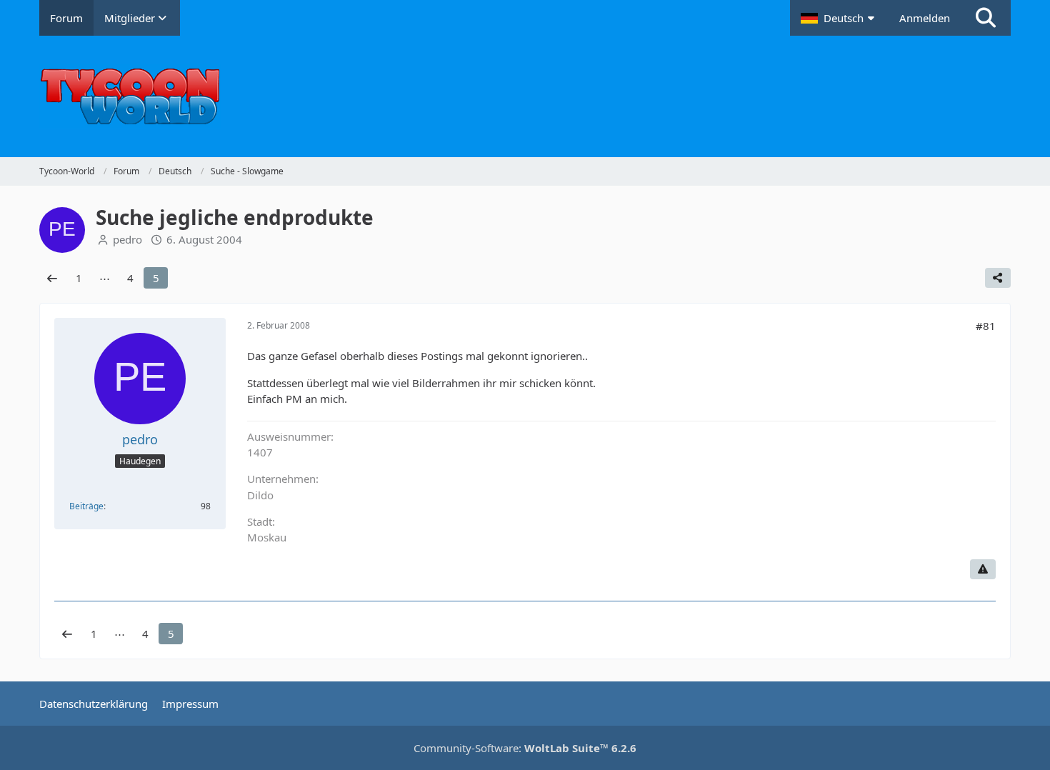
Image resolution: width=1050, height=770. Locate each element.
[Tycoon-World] (525, 96)
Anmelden (924, 18)
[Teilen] (998, 278)
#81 (986, 326)
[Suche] (986, 18)
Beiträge (86, 506)
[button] (839, 18)
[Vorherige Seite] (52, 278)
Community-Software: (525, 748)
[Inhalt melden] (983, 569)
